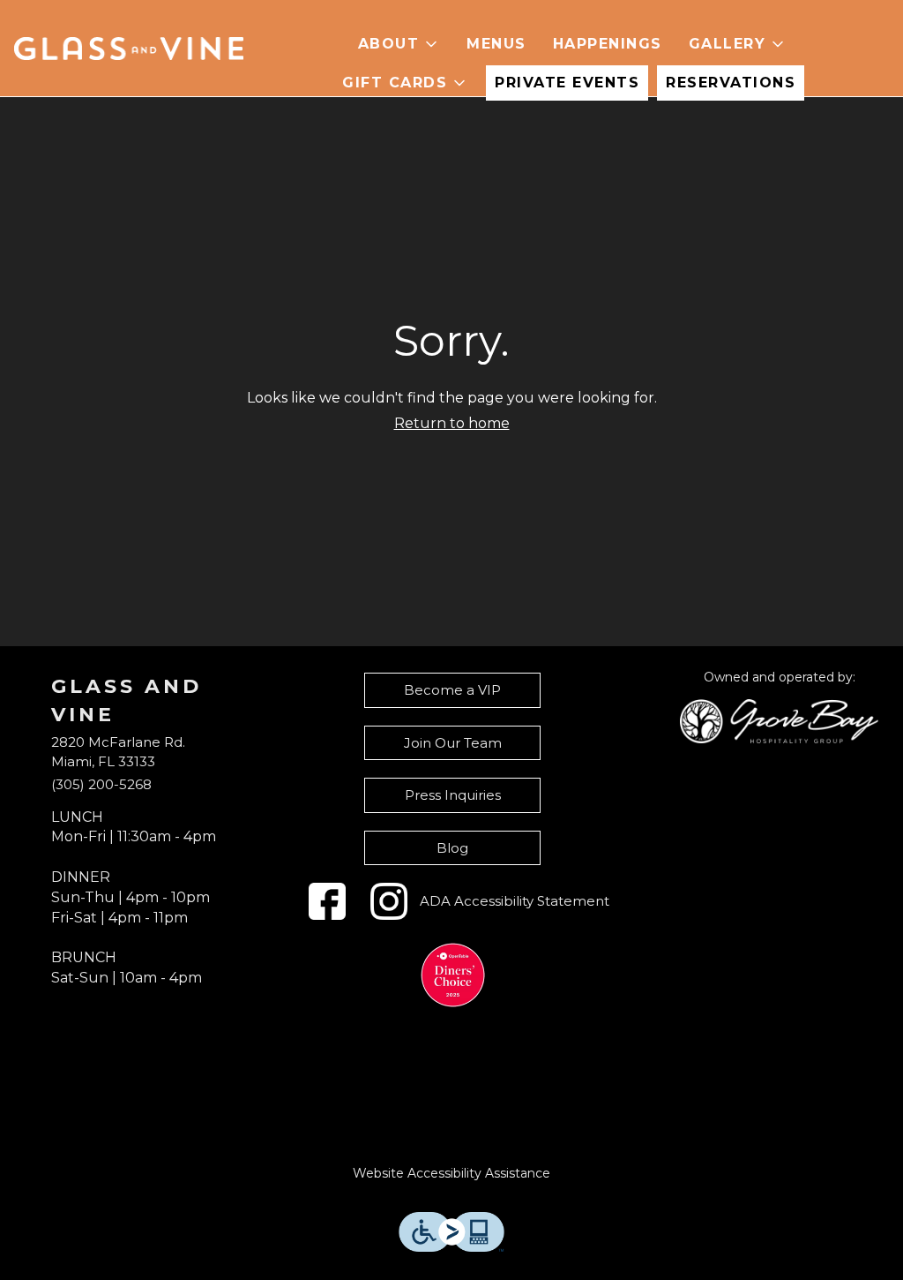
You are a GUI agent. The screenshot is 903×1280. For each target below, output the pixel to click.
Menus (496, 43)
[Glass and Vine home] (128, 48)
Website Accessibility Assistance (451, 1173)
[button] (399, 44)
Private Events (567, 82)
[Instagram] (388, 901)
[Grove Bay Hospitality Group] (779, 720)
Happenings (607, 43)
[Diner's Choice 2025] (453, 975)
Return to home (452, 423)
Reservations (730, 82)
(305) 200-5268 (101, 784)
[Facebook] (327, 901)
